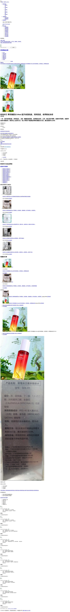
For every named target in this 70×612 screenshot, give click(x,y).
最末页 (16, 608)
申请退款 (6, 31)
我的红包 (4, 57)
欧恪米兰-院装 (6, 179)
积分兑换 (6, 35)
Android (8, 24)
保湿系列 (5, 181)
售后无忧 (9, 143)
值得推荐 (36, 490)
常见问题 (6, 29)
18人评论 (4, 157)
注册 (4, 1)
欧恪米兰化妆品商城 (6, 63)
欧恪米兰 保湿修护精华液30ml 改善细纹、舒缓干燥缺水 (13, 238)
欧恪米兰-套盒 (6, 180)
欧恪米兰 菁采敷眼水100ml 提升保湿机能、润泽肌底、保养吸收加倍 (36, 63)
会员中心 (4, 54)
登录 (2, 1)
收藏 (1, 142)
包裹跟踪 (6, 27)
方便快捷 (7, 490)
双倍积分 (2, 129)
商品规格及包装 (9, 305)
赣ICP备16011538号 (26, 610)
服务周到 (12, 490)
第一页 (9, 608)
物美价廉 (6, 143)
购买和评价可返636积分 (5, 131)
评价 (18, 305)
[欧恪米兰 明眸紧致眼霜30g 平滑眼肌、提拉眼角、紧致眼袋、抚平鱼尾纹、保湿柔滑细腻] (6, 296)
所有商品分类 (4, 50)
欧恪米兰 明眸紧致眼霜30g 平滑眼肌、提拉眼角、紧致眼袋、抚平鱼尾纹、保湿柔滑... (19, 210)
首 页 (4, 52)
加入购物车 (10, 198)
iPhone (4, 24)
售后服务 (14, 305)
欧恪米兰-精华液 (6, 172)
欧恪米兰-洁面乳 (6, 169)
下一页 (13, 608)
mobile (4, 59)
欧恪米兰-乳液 (6, 173)
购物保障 (21, 305)
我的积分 (4, 58)
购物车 (2, 62)
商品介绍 (4, 305)
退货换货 (6, 30)
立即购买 (49, 296)
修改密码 (6, 28)
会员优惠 (6, 36)
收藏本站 (6, 18)
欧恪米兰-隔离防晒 (7, 176)
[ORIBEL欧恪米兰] (0, 145)
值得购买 (22, 490)
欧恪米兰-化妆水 (6, 171)
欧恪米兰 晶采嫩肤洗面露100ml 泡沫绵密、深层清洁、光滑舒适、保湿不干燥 (17, 252)
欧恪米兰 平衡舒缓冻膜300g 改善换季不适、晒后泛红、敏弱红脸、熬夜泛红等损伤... (19, 224)
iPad (6, 24)
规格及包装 (8, 333)
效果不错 (26, 490)
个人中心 (7, 1)
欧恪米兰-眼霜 (20, 63)
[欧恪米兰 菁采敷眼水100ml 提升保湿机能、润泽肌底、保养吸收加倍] (6, 303)
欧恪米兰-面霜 (6, 174)
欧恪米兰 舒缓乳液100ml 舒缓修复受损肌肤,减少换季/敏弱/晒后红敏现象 (16, 196)
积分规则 (6, 497)
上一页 (11, 608)
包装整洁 (17, 490)
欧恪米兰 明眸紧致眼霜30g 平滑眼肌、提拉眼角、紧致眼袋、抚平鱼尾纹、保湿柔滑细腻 (20, 285)
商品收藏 (6, 17)
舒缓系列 (5, 182)
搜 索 (12, 61)
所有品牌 (4, 53)
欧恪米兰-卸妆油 (6, 168)
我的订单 (4, 56)
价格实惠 (2, 490)
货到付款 (6, 34)
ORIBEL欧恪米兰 (7, 146)
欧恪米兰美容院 (14, 63)
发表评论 (2, 497)
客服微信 (4, 20)
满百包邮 (2, 143)
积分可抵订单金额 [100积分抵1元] (6, 133)
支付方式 (6, 32)
